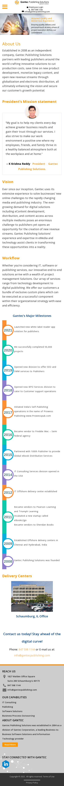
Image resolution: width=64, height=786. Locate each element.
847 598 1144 (27, 649)
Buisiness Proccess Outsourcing (18, 715)
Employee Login (36, 7)
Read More (10, 744)
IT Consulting (9, 702)
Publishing (7, 706)
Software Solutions (12, 711)
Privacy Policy (32, 782)
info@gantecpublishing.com (37, 11)
